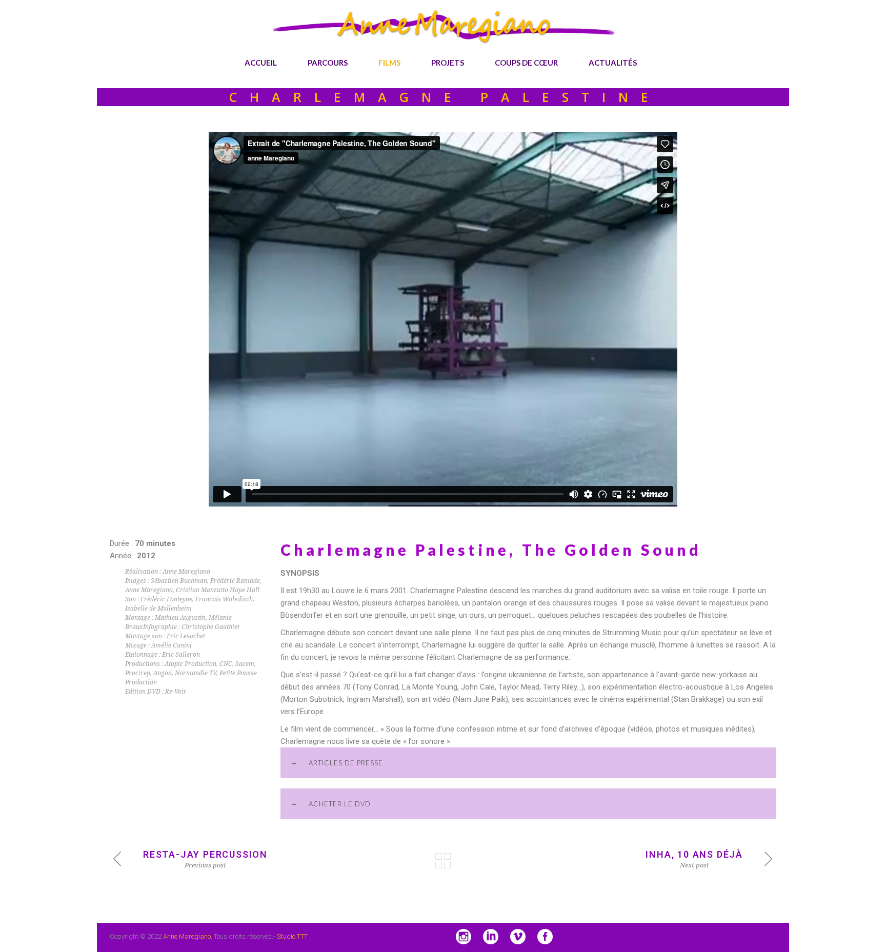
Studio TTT (292, 936)
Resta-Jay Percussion (205, 854)
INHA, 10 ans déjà (694, 854)
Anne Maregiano (187, 936)
